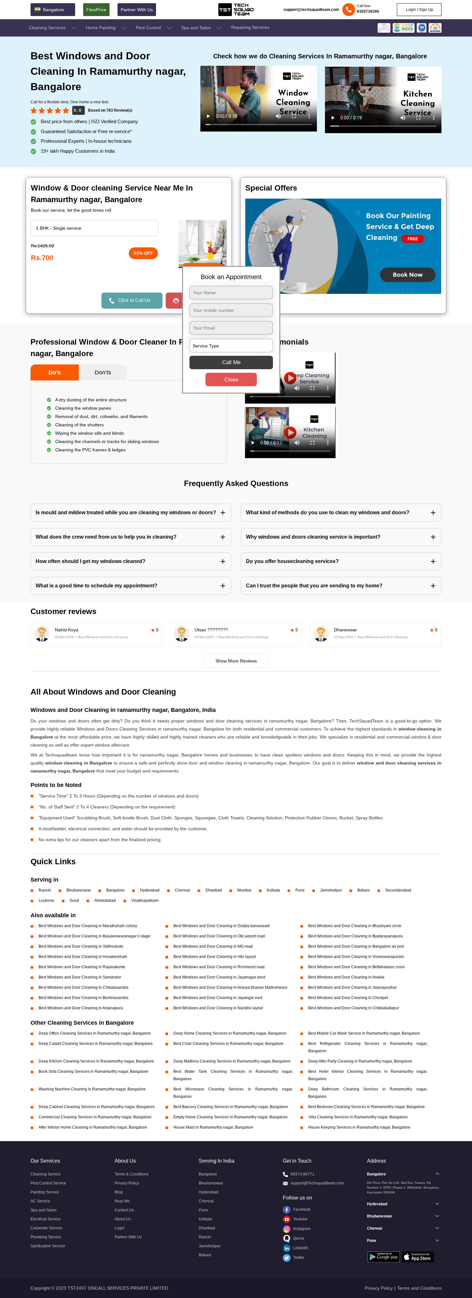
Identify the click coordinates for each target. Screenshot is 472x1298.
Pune (300, 890)
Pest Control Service (48, 1183)
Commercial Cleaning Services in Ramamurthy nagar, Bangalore (95, 1117)
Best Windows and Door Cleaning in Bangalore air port (356, 946)
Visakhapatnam (145, 900)
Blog (119, 1192)
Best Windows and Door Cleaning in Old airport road (219, 936)
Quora (298, 1238)
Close (231, 380)
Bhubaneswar (78, 890)
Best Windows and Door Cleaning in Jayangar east (217, 997)
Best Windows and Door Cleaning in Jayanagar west (219, 977)
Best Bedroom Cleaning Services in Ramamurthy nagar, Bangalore (366, 1107)
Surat (74, 900)
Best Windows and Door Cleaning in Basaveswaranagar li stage (94, 936)
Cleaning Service (46, 1174)
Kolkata (273, 890)
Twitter (298, 1257)
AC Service (40, 1201)
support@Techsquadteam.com (317, 1183)
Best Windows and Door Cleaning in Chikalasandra (83, 987)
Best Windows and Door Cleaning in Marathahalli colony (88, 926)
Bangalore (115, 890)
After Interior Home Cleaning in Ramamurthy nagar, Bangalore (93, 1127)
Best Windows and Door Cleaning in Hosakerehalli (83, 956)
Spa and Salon (196, 27)
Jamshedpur (331, 890)
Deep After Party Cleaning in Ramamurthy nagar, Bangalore (360, 1061)
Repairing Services (250, 27)
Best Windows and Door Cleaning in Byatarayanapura (355, 936)
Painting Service (45, 1192)
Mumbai (244, 890)
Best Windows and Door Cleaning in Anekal (346, 977)
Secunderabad (398, 890)
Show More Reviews (236, 660)
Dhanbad (213, 890)
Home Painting (101, 27)
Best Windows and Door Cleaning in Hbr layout (214, 956)
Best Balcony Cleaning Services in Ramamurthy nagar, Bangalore (230, 1107)
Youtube (300, 1219)
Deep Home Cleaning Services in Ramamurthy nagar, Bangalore (229, 1033)
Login (120, 1228)
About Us (123, 1219)
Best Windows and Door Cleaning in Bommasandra (83, 997)
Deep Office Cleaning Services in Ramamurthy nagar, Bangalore (95, 1033)
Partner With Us (137, 9)
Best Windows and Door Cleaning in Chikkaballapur (353, 1008)
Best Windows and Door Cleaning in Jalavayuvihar (352, 987)
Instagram (301, 1228)
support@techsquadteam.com (311, 9)
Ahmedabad (105, 900)
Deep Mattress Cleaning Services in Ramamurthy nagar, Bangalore (232, 1061)
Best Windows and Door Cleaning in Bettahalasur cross (356, 967)
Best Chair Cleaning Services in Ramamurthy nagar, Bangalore (228, 1043)
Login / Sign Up (419, 9)
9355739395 (368, 11)
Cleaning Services (48, 27)
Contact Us (124, 1210)
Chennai (182, 890)
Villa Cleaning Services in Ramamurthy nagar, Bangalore (358, 1117)
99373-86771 (302, 1174)
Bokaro (363, 890)
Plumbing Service (46, 1237)
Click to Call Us (134, 300)
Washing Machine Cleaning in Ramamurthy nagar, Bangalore (92, 1089)
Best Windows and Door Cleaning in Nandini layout (218, 1008)
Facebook (301, 1209)
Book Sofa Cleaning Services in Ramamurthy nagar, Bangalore (93, 1071)
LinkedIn (300, 1248)
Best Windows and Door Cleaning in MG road (213, 946)
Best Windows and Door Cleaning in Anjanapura (81, 1008)
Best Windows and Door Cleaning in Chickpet (348, 997)
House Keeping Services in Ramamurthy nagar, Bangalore (359, 1127)
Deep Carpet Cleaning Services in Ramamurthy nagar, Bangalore (96, 1043)
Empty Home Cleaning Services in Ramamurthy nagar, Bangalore (230, 1117)
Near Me (122, 1201)
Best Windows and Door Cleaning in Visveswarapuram (356, 956)
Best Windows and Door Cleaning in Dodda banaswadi (221, 926)
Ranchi (45, 890)
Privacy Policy (127, 1183)
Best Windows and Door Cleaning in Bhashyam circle (354, 926)
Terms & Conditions (132, 1174)
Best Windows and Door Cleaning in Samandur (80, 977)
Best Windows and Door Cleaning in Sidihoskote (81, 946)
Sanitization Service (48, 1246)
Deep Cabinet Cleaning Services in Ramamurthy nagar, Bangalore (97, 1107)
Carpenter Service (46, 1228)
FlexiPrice (96, 9)
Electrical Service (46, 1219)
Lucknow (46, 900)
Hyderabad (150, 890)
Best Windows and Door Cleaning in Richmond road (219, 967)
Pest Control (149, 27)
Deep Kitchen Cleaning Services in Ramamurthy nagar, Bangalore (96, 1061)
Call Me (231, 362)
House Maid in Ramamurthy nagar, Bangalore (213, 1127)
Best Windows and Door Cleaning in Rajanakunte (82, 967)
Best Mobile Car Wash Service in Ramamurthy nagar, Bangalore (364, 1033)
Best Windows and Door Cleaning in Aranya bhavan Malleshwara (230, 987)
